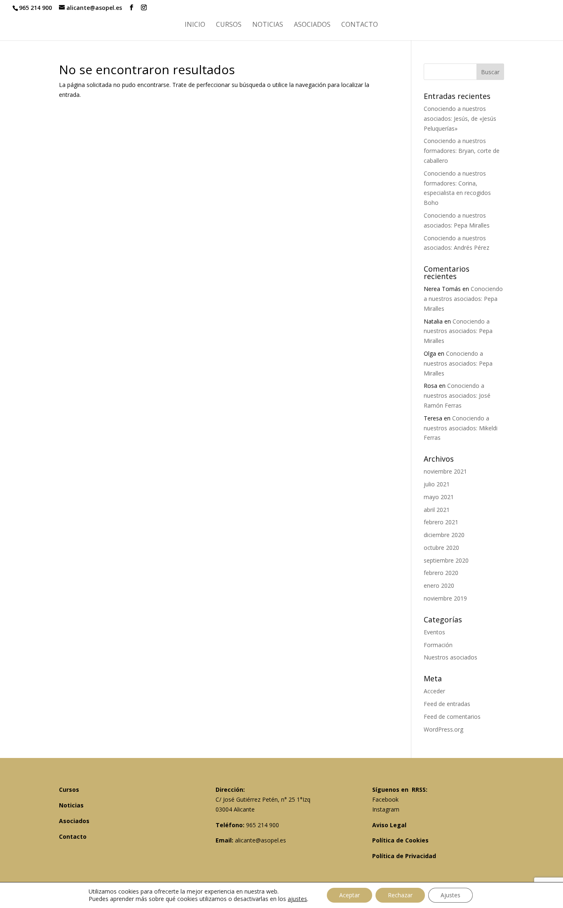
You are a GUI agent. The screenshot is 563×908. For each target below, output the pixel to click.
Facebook (385, 799)
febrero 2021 (441, 522)
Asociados (312, 25)
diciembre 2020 (444, 535)
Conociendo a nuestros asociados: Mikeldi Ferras (460, 428)
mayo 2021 (439, 497)
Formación (438, 645)
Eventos (434, 632)
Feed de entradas (447, 704)
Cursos (229, 25)
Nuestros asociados (450, 657)
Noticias (267, 25)
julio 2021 (437, 484)
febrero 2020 (441, 573)
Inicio (195, 25)
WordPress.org (443, 729)
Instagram (385, 809)
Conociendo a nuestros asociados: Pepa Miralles (463, 298)
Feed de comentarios (452, 716)
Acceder (434, 691)
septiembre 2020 (446, 560)
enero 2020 (439, 585)
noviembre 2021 (445, 471)
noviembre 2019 (445, 598)
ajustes (297, 899)
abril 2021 (437, 510)
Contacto (359, 25)
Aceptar (349, 895)
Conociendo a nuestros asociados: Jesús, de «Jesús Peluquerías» (460, 118)
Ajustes (450, 895)
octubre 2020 (441, 547)
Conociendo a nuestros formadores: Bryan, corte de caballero (462, 150)
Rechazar (400, 895)
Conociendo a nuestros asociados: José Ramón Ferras (457, 395)
